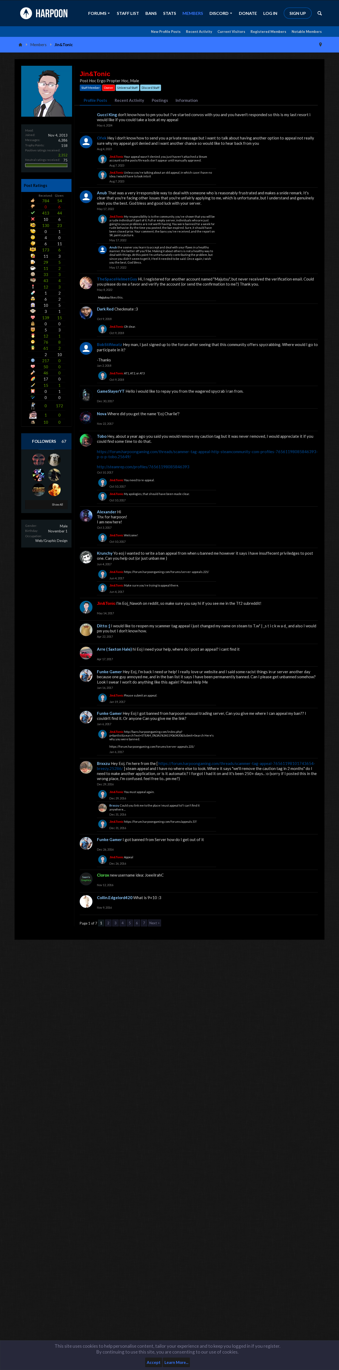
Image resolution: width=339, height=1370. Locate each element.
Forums (97, 13)
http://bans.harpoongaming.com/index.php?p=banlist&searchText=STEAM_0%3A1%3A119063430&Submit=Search (156, 733)
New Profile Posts (166, 31)
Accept (153, 1362)
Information (187, 100)
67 (63, 441)
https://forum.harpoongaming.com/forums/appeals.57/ (160, 821)
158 (64, 145)
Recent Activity (199, 31)
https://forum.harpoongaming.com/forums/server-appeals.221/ (166, 572)
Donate (248, 13)
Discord (219, 13)
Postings (160, 100)
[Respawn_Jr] (54, 489)
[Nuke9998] (54, 475)
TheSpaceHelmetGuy (117, 279)
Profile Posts (95, 100)
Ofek (101, 137)
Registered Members (268, 31)
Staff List (128, 13)
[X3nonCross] (38, 475)
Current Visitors (231, 31)
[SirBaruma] (38, 459)
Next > (154, 923)
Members (192, 13)
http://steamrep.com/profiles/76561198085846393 (143, 466)
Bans (151, 13)
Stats (169, 13)
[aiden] (38, 489)
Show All (57, 504)
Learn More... (176, 1362)
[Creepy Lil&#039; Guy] (54, 459)
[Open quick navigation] (320, 44)
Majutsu (104, 297)
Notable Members (307, 31)
